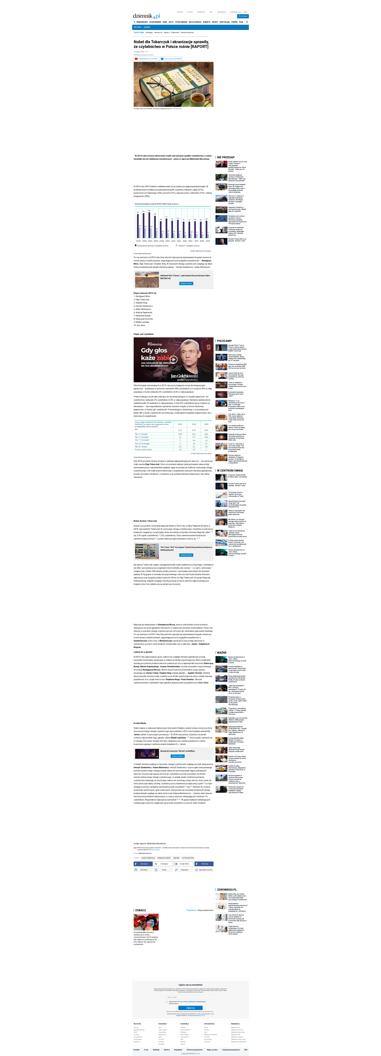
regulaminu (192, 1001)
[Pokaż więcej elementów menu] (247, 22)
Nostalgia (149, 32)
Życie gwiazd (185, 1037)
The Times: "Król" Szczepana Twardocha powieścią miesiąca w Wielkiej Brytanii (186, 548)
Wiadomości (162, 1034)
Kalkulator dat (235, 1027)
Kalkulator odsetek (237, 1037)
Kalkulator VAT (235, 1034)
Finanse (206, 1030)
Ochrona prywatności (195, 1050)
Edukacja (183, 1032)
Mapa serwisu (212, 1050)
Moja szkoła (184, 1034)
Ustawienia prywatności (231, 1050)
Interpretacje (138, 1039)
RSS (245, 1050)
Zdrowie (161, 1039)
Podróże (161, 1041)
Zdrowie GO (158, 32)
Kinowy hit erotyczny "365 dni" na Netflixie (177, 751)
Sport (160, 1037)
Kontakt (137, 1050)
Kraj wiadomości (206, 910)
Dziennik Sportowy (187, 32)
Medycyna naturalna (210, 1034)
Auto (160, 1027)
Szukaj (244, 16)
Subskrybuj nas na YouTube (148, 59)
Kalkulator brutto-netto (238, 1039)
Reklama (156, 1050)
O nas (146, 1050)
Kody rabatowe (185, 1030)
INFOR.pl (180, 12)
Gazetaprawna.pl (139, 1030)
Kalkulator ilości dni (237, 1030)
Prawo (206, 1027)
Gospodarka (162, 1032)
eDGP (135, 1032)
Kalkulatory (235, 1024)
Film (182, 1039)
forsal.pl (190, 12)
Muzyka (183, 1041)
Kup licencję (155, 849)
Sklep (245, 12)
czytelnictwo (188, 858)
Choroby (206, 1037)
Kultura (137, 27)
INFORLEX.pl (201, 12)
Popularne (191, 910)
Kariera (167, 1050)
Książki (147, 27)
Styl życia (207, 1041)
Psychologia (208, 1039)
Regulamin (178, 1050)
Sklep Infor (137, 1041)
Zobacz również (186, 283)
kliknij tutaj (202, 1015)
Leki (205, 1032)
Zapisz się (190, 1008)
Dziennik (136, 36)
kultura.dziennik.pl (146, 36)
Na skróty (137, 1024)
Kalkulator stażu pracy (238, 1032)
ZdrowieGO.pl (221, 12)
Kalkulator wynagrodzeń (238, 1041)
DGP (211, 12)
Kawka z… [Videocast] (171, 32)
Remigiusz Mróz (164, 858)
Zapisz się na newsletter (173, 59)
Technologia (162, 1030)
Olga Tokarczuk (148, 858)
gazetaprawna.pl (236, 12)
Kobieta (183, 1027)
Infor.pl (136, 1027)
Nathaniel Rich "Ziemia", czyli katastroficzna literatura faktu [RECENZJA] (185, 277)
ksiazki (156, 36)
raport (176, 858)
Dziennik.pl (163, 1024)
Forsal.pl (136, 1034)
